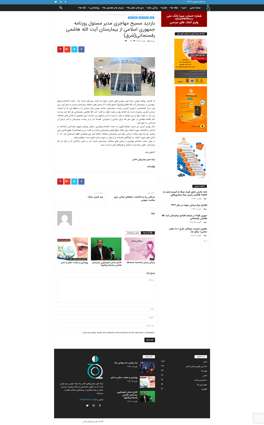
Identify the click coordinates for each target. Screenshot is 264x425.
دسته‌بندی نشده (200, 380)
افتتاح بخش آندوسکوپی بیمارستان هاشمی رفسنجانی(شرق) (106, 264)
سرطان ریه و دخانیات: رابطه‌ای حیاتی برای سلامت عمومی (134, 198)
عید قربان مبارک (95, 197)
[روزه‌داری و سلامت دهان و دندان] (72, 249)
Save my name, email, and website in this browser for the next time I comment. (117, 332)
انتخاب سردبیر (143, 18)
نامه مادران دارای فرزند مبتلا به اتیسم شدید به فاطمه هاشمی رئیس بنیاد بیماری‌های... (185, 193)
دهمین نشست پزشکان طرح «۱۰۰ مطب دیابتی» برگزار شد (188, 230)
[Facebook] (65, 2)
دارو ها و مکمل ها (136, 7)
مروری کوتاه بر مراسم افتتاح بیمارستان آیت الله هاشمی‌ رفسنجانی (184, 217)
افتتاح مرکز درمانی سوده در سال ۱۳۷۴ (189, 205)
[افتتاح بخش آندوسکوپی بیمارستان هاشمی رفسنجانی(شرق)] (106, 249)
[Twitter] (56, 2)
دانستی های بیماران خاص (77, 259)
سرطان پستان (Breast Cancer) (141, 262)
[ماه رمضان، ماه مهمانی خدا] (147, 367)
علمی (205, 375)
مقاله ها (174, 7)
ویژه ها (204, 371)
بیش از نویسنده (133, 233)
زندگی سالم (153, 7)
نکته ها (82, 7)
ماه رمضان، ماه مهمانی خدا (126, 362)
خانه (153, 14)
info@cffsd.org (87, 399)
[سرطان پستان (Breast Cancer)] (140, 249)
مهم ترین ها (133, 18)
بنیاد (148, 41)
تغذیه (164, 7)
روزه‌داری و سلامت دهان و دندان (74, 262)
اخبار (184, 7)
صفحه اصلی (195, 7)
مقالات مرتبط (147, 233)
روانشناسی (94, 7)
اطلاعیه (204, 389)
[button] (58, 7)
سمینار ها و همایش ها (113, 7)
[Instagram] (60, 2)
